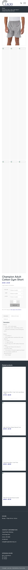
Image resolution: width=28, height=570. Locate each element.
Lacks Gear (9, 568)
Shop (3, 8)
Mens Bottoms (18, 309)
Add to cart (15, 305)
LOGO (6, 296)
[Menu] (24, 3)
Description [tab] (6, 316)
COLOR (6, 289)
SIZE (6, 292)
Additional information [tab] (15, 316)
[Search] (20, 3)
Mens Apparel (13, 309)
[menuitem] (20, 3)
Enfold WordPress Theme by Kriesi (18, 568)
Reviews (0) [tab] (6, 319)
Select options (14, 398)
